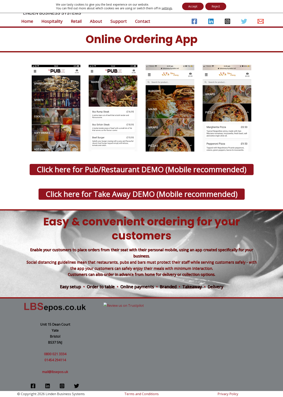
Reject (216, 6)
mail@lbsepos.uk (55, 371)
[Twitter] (244, 21)
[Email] (260, 21)
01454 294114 (55, 360)
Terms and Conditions (141, 394)
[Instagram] (227, 21)
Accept (192, 6)
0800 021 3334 (55, 354)
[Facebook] (194, 21)
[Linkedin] (211, 21)
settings (167, 8)
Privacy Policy (228, 394)
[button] (142, 169)
